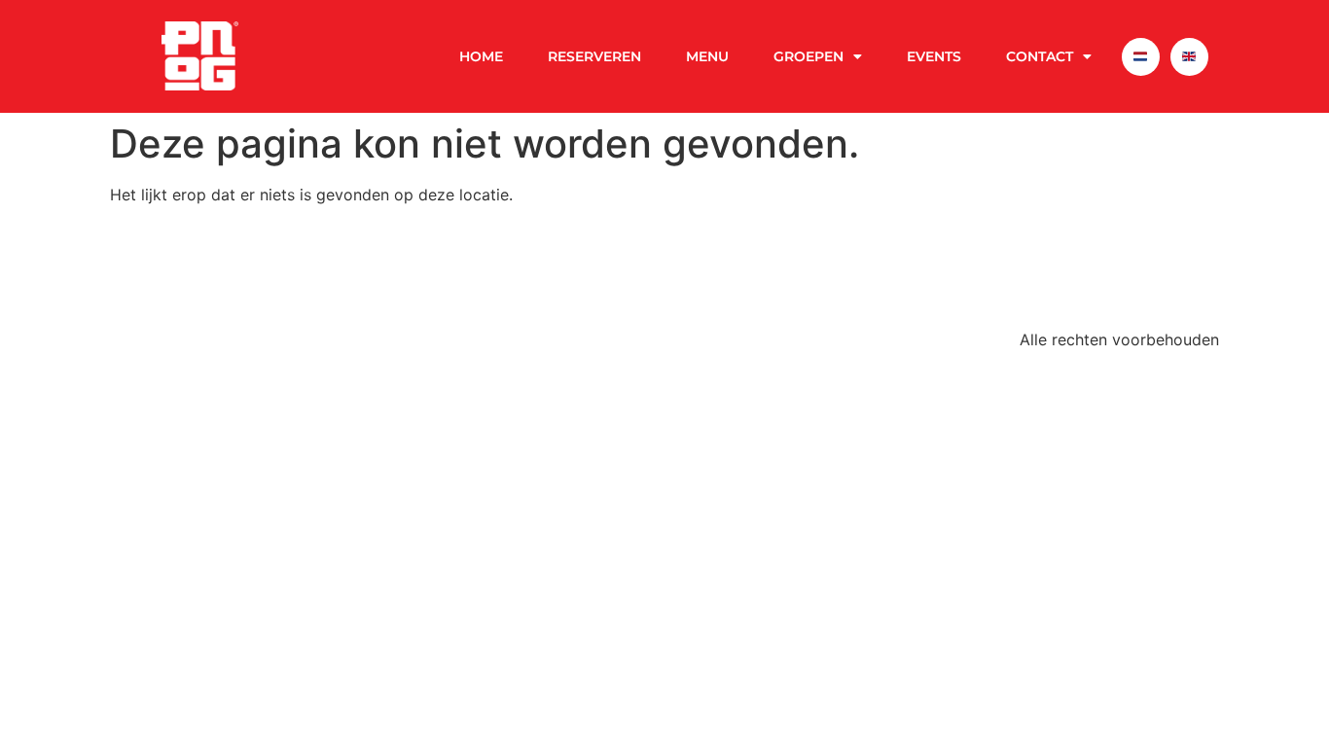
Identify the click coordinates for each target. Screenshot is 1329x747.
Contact (1039, 56)
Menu (707, 56)
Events (934, 56)
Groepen (808, 56)
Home (481, 56)
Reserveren (594, 56)
